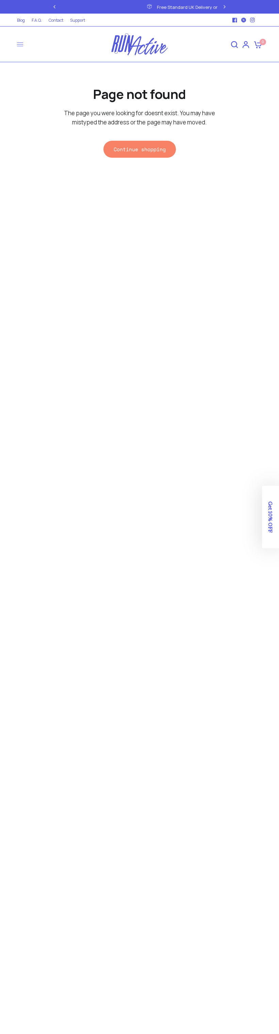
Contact (56, 20)
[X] (243, 20)
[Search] (234, 44)
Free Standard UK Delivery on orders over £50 (150, 7)
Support (77, 20)
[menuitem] (22, 20)
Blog (21, 20)
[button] (270, 517)
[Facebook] (234, 20)
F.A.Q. (37, 20)
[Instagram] (252, 20)
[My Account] (245, 44)
